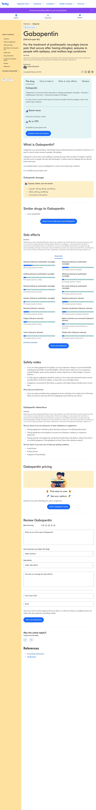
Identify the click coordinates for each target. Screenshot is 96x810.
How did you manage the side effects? (38, 574)
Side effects (27, 560)
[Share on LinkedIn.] (85, 72)
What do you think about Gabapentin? (39, 532)
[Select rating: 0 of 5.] (43, 525)
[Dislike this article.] (31, 640)
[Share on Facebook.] (82, 72)
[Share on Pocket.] (92, 72)
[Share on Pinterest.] (89, 72)
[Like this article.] (25, 640)
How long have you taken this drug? (36, 549)
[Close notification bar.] (91, 10)
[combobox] (25, 565)
